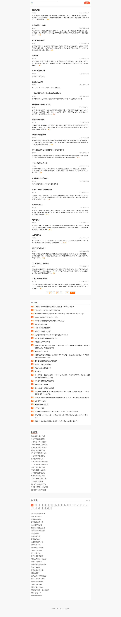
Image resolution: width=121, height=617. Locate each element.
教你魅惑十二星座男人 (42, 384)
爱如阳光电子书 (36, 525)
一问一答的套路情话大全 (43, 328)
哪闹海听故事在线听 (38, 450)
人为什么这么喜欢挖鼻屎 (43, 368)
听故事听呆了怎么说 (38, 439)
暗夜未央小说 (35, 567)
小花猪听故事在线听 (38, 473)
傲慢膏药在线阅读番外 (38, 564)
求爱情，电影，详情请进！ (44, 364)
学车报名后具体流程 (39, 135)
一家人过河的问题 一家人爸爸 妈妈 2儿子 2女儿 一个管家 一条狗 (56, 411)
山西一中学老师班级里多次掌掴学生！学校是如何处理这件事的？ (57, 421)
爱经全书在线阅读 (37, 547)
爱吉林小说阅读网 (37, 556)
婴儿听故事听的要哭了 (38, 484)
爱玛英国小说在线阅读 (38, 576)
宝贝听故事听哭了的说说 (39, 461)
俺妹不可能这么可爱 (38, 578)
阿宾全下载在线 (36, 584)
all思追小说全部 (36, 516)
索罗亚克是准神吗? (38, 40)
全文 (48, 19)
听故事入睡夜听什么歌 (38, 453)
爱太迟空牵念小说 (37, 522)
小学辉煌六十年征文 (41, 351)
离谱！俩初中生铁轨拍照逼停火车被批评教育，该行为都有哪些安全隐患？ (60, 314)
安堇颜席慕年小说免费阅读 (40, 590)
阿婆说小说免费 (36, 595)
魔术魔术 (38, 371)
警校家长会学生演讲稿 (42, 342)
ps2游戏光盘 (36, 235)
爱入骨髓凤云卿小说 (38, 530)
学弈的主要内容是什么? (43, 331)
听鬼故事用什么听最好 (38, 470)
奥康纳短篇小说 (36, 519)
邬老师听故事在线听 (38, 436)
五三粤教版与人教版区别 (40, 263)
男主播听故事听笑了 (38, 459)
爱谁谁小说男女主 (37, 570)
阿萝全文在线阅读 (37, 587)
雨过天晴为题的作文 (39, 248)
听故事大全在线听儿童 (38, 478)
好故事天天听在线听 (38, 476)
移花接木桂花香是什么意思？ (42, 104)
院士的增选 (36, 10)
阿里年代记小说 (36, 550)
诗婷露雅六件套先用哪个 (40, 178)
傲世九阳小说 (35, 545)
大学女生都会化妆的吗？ (40, 278)
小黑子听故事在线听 (38, 467)
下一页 (72, 292)
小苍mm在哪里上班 (38, 71)
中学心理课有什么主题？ (40, 163)
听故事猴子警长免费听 (38, 442)
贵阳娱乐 (35, 55)
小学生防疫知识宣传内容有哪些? (46, 361)
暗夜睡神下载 (35, 536)
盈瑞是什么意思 (37, 82)
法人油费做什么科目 (39, 25)
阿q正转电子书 (36, 593)
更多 (87, 500)
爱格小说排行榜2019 (38, 513)
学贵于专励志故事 (41, 324)
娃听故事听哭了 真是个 (39, 447)
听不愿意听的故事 (37, 481)
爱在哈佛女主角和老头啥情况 (44, 388)
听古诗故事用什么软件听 (39, 487)
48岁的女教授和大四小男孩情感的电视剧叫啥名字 (51, 335)
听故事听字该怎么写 (38, 456)
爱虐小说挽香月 (36, 562)
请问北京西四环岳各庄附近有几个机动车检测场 (48, 150)
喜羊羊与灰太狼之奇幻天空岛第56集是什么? (49, 321)
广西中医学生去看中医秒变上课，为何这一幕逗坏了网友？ (54, 307)
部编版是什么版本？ (39, 119)
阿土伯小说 (35, 573)
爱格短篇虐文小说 (37, 542)
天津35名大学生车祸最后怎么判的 (46, 317)
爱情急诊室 (35, 533)
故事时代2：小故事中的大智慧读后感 (47, 310)
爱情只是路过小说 (37, 581)
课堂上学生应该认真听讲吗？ (44, 381)
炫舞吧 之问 (36, 220)
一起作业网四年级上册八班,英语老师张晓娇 (46, 93)
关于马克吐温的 (40, 408)
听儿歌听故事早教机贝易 (39, 464)
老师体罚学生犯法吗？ (42, 404)
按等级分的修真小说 (38, 528)
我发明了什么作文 (41, 401)
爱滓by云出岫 (35, 539)
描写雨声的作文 (37, 204)
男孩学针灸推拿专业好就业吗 (42, 189)
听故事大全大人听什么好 (39, 444)
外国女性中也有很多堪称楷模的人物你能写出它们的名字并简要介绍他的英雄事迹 (62, 397)
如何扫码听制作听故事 (38, 490)
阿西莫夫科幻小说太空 (38, 559)
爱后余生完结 (35, 553)
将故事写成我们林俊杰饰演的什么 (46, 338)
